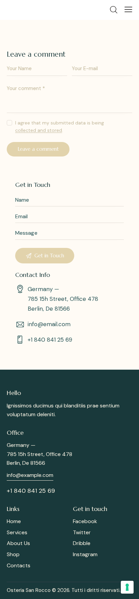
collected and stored (38, 130)
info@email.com (49, 324)
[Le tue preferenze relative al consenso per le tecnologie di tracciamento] (127, 587)
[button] (128, 9)
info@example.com (30, 475)
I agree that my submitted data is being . (59, 126)
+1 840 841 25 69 (50, 339)
